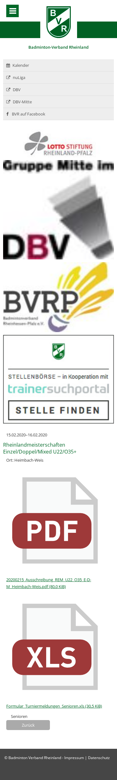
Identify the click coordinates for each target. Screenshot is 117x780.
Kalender (20, 65)
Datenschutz (99, 757)
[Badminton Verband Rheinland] (58, 36)
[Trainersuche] (58, 422)
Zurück (28, 725)
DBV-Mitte (22, 102)
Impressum (74, 757)
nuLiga (19, 77)
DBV (17, 89)
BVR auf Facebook (28, 114)
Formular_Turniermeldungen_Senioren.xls (54, 706)
